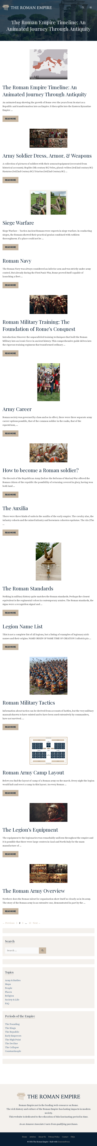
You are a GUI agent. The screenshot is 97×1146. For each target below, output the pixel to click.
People (8, 988)
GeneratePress (64, 1142)
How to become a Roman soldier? (41, 470)
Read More (10, 118)
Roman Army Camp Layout (33, 772)
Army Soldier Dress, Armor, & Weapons (47, 155)
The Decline (11, 1043)
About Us (42, 1137)
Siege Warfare (18, 222)
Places (8, 992)
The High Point (13, 1039)
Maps (8, 984)
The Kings (10, 1028)
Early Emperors (13, 1035)
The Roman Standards (28, 588)
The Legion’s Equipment (30, 829)
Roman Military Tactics (29, 702)
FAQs (73, 1137)
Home (24, 1137)
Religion (9, 995)
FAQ (7, 1003)
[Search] (42, 950)
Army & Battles (12, 980)
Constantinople (13, 1051)
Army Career (17, 409)
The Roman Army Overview (34, 890)
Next (36, 923)
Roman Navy (17, 260)
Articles (33, 1137)
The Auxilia (15, 508)
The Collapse (12, 1047)
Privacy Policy (53, 1137)
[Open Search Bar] (83, 8)
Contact (65, 1137)
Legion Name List (23, 626)
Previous (8, 923)
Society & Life (12, 999)
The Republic (12, 1031)
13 (30, 923)
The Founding (12, 1024)
